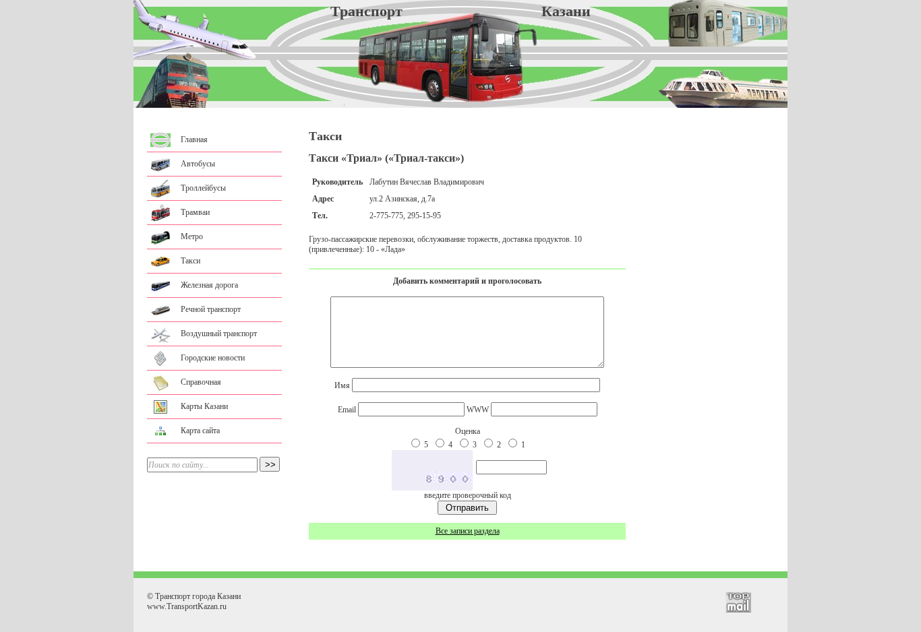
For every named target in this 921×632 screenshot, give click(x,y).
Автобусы (198, 163)
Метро (192, 236)
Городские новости (213, 357)
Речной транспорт (211, 309)
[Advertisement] (460, 560)
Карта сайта (200, 430)
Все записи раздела (468, 531)
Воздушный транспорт (219, 333)
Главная (194, 139)
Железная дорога (209, 285)
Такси (190, 260)
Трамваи (195, 212)
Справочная (201, 382)
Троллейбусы (203, 188)
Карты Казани (204, 406)
